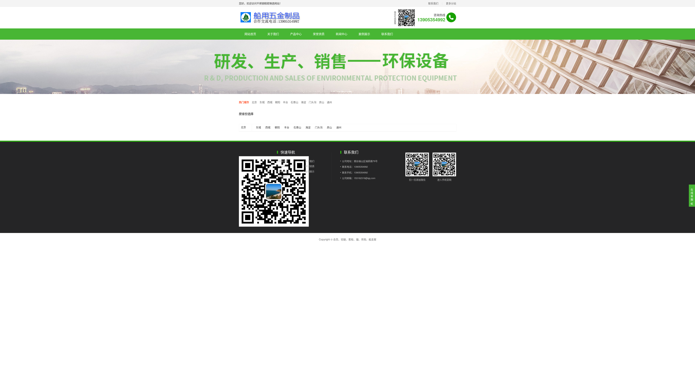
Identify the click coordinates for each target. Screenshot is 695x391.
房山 (321, 102)
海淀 (303, 102)
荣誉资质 (319, 34)
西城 (269, 102)
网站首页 (250, 34)
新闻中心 (341, 34)
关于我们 (273, 34)
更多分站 (451, 3)
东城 (262, 102)
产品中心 (296, 34)
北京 (254, 102)
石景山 (294, 102)
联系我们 (433, 3)
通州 (329, 102)
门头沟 (312, 102)
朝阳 (277, 102)
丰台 (285, 102)
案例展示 (364, 34)
